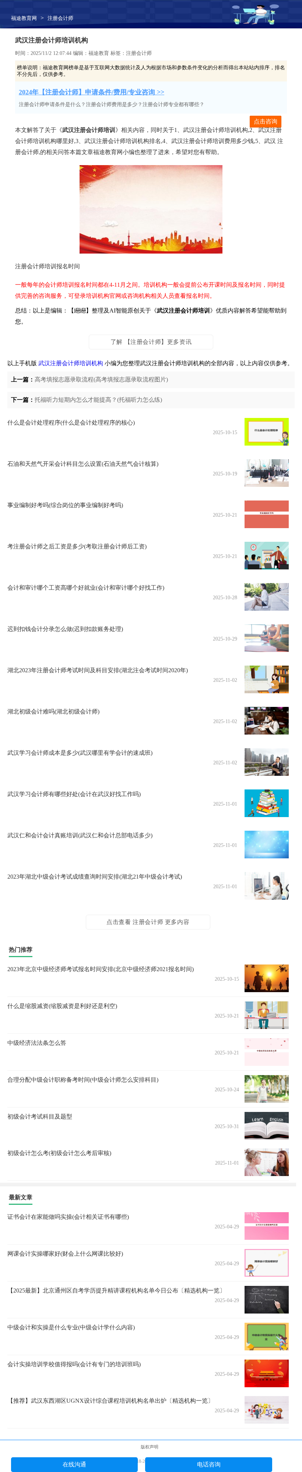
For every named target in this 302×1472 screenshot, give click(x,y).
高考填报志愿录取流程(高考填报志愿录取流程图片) (101, 379)
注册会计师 (60, 18)
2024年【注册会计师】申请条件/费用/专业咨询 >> (91, 92)
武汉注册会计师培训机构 (70, 363)
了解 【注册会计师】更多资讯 (151, 342)
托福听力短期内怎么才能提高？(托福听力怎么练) (98, 400)
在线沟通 (74, 1464)
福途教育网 (24, 18)
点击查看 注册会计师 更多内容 (147, 922)
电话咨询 (209, 1464)
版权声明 (149, 1447)
